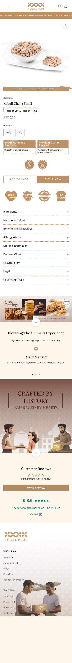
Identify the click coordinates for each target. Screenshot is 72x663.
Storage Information (36, 246)
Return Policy (36, 263)
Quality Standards (12, 563)
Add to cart (19, 179)
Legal (36, 271)
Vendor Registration (13, 579)
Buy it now (53, 179)
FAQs (6, 568)
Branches (8, 574)
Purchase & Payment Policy (17, 607)
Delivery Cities (36, 254)
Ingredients (36, 212)
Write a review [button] (36, 488)
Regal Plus (8, 98)
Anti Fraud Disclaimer (14, 613)
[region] (36, 357)
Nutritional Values (36, 220)
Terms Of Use (10, 596)
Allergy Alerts (36, 237)
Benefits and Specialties (36, 229)
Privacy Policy (10, 602)
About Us (8, 557)
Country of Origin (36, 280)
